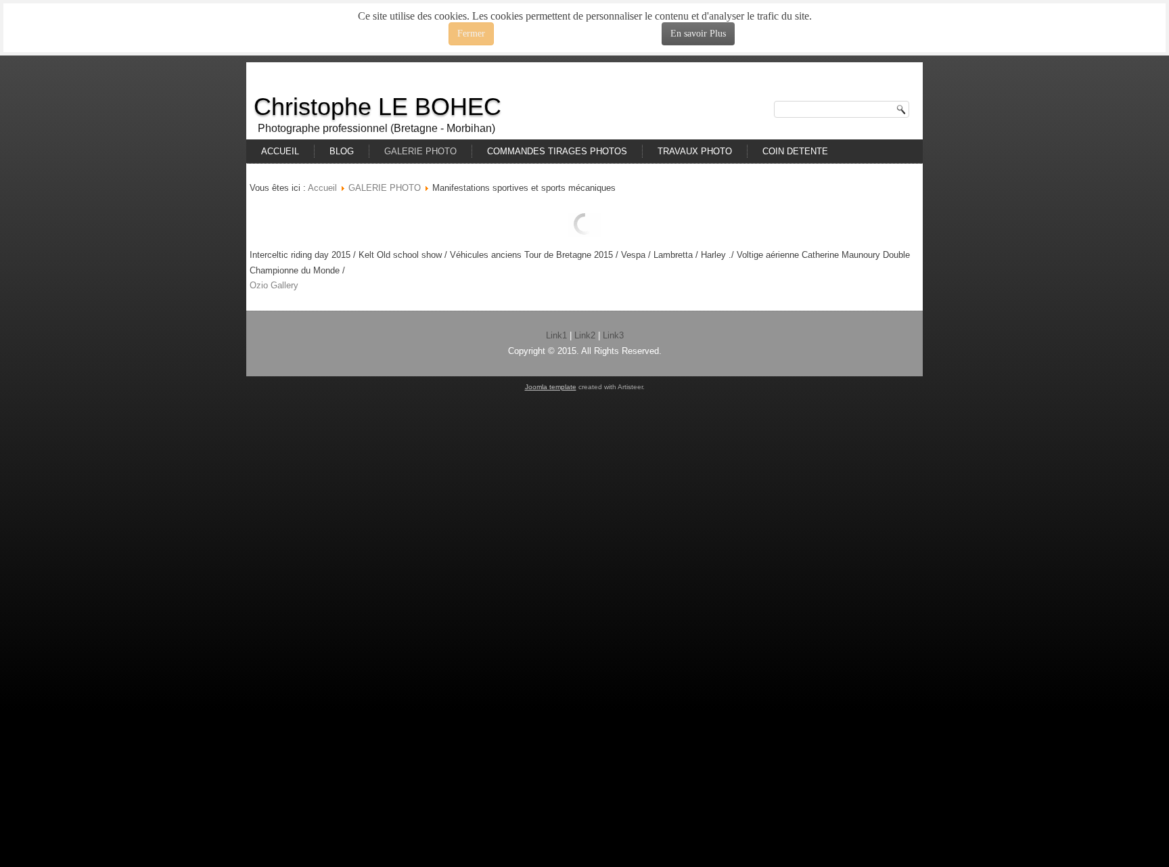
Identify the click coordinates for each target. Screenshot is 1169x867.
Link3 (613, 335)
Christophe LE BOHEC (377, 106)
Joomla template (550, 387)
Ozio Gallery (274, 285)
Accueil (322, 188)
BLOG (341, 151)
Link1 (556, 335)
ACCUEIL (280, 151)
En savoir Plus (698, 33)
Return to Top (1135, 54)
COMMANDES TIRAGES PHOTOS (557, 151)
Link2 (584, 335)
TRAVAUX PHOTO (695, 151)
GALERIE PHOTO (420, 151)
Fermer (471, 33)
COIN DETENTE (795, 151)
